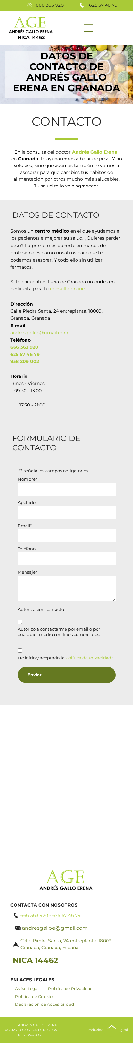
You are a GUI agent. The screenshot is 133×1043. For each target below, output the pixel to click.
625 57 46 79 (103, 5)
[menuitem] (26, 989)
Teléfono (27, 548)
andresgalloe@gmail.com (39, 333)
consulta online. (68, 289)
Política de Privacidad (88, 657)
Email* (25, 525)
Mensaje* (27, 572)
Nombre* (27, 479)
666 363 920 (50, 5)
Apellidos (27, 502)
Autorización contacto (41, 609)
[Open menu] (88, 28)
